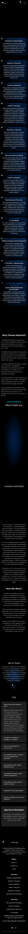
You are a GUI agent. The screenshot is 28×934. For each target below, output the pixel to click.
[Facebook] (12, 928)
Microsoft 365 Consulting (14, 894)
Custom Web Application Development (14, 921)
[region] (14, 444)
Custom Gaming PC (14, 884)
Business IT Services (14, 890)
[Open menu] (24, 3)
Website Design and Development (14, 915)
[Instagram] (16, 928)
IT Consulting (14, 912)
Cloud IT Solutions (14, 906)
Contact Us (14, 866)
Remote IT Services (14, 881)
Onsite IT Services (14, 887)
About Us (14, 862)
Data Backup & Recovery (14, 909)
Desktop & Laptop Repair (14, 878)
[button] (14, 705)
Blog (14, 869)
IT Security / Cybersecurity (14, 917)
